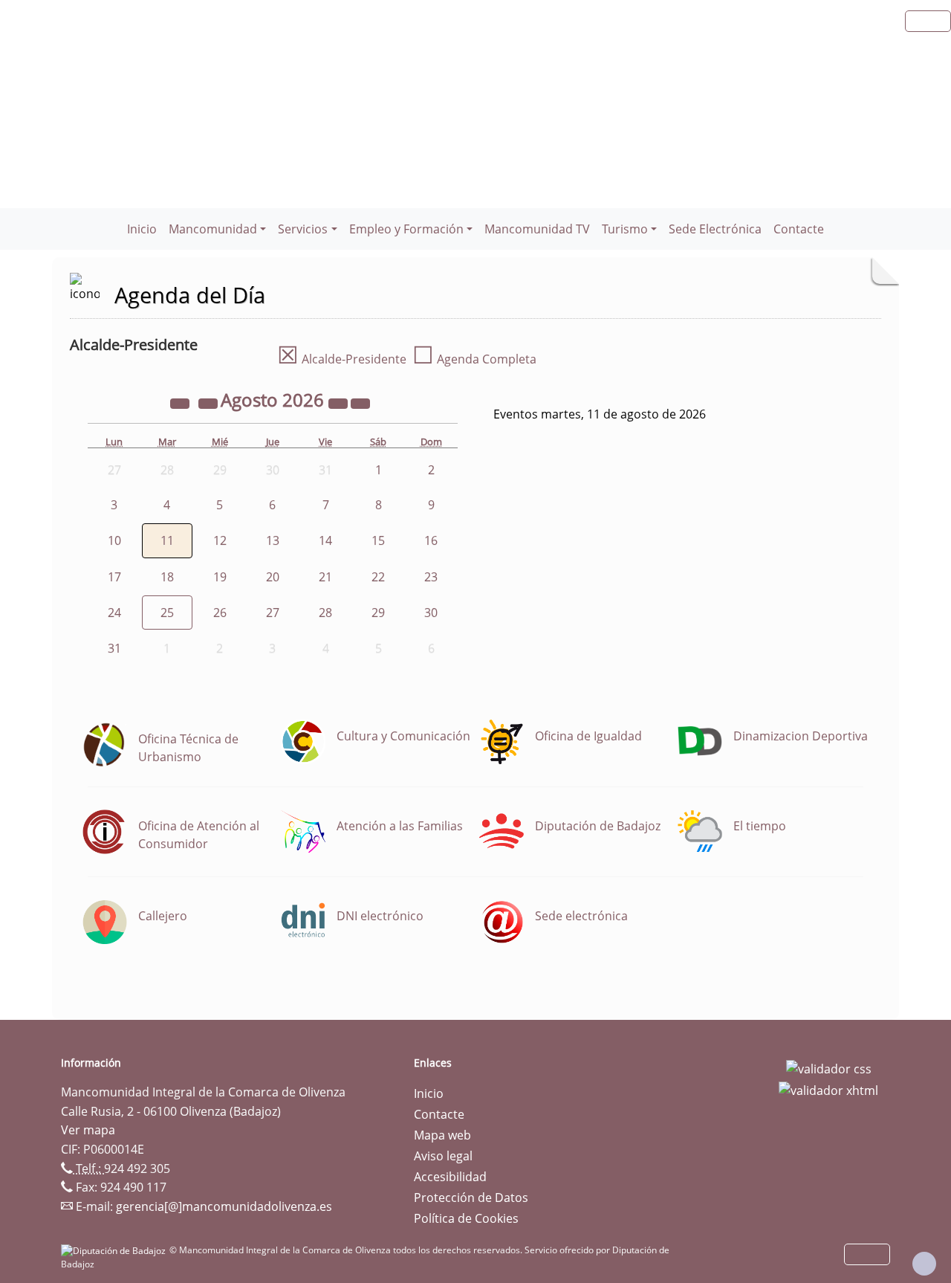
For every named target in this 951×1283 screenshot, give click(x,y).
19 (220, 577)
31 (114, 648)
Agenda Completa (474, 359)
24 (114, 612)
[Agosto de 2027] (339, 402)
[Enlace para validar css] (829, 1067)
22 (378, 577)
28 (325, 612)
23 (431, 577)
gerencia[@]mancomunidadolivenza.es (224, 1206)
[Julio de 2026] (209, 402)
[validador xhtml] (828, 1090)
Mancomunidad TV (537, 229)
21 (325, 577)
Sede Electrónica (715, 229)
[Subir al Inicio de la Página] (924, 1264)
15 (378, 540)
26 (220, 612)
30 (431, 612)
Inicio (142, 229)
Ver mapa (88, 1130)
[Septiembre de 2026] (360, 402)
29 (378, 612)
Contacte (798, 229)
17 (114, 577)
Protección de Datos (471, 1197)
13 (272, 540)
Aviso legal (443, 1156)
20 (272, 577)
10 (114, 540)
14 (325, 540)
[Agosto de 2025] (181, 402)
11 (167, 540)
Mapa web (442, 1135)
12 (220, 540)
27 (272, 612)
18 (167, 577)
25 (167, 612)
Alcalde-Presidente (341, 359)
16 (431, 540)
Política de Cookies (466, 1218)
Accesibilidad (450, 1177)
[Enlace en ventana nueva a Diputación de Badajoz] (115, 1250)
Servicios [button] (303, 229)
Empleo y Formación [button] (406, 229)
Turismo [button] (625, 229)
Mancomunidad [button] (213, 229)
